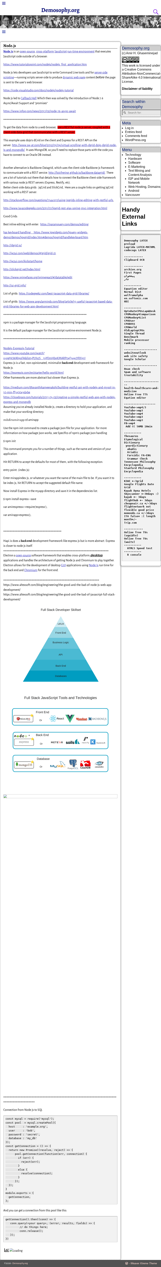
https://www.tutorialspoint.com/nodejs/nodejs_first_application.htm (45, 64)
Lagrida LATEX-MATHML (140, 247)
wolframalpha (133, 295)
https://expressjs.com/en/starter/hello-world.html (33, 372)
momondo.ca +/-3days (139, 513)
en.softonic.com (136, 298)
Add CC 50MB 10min (138, 426)
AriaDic (132, 452)
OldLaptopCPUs (134, 330)
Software (134, 162)
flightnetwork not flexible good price (139, 508)
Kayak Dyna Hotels (138, 490)
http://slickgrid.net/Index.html (21, 269)
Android (133, 190)
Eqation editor (135, 397)
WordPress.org (135, 140)
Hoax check (132, 368)
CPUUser (129, 320)
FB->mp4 (129, 423)
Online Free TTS (136, 394)
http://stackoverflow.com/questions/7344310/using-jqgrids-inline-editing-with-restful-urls (58, 200)
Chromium (30, 570)
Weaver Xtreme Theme (144, 1263)
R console (132, 554)
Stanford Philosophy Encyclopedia (140, 470)
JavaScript (61, 51)
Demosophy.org (60, 10)
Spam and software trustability (138, 374)
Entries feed (133, 132)
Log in (129, 128)
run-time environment (80, 51)
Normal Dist (132, 291)
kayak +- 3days (135, 496)
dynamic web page (74, 77)
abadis (132, 449)
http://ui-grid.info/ (14, 285)
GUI (63, 565)
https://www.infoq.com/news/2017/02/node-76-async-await (39, 111)
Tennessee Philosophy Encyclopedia (140, 463)
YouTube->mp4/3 (135, 407)
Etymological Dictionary (134, 441)
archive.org (132, 269)
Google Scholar (135, 359)
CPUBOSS (129, 323)
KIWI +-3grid (133, 481)
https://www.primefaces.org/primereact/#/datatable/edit (37, 277)
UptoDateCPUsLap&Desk (140, 311)
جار (126, 279)
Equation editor (136, 288)
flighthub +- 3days (139, 500)
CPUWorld (130, 327)
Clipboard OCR (134, 259)
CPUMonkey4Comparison (140, 314)
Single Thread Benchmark (135, 335)
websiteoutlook (135, 352)
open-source (27, 51)
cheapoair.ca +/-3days (140, 503)
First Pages (132, 272)
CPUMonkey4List (135, 317)
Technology (133, 154)
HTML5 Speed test (138, 548)
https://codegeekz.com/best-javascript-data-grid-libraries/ (54, 293)
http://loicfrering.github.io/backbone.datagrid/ (76, 172)
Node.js (93, 565)
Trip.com (130, 522)
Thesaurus (131, 436)
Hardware (135, 158)
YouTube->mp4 (133, 413)
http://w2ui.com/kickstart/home (22, 261)
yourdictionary (137, 445)
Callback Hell (29, 98)
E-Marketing (136, 166)
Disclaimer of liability (137, 88)
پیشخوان (129, 275)
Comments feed (136, 136)
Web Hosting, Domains (144, 186)
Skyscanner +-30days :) (141, 493)
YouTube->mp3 (133, 410)
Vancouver (132, 194)
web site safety (136, 356)
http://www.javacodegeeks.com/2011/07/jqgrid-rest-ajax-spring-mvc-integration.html (55, 208)
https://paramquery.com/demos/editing (64, 224)
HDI (126, 301)
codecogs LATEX (135, 250)
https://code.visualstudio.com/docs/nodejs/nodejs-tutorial (38, 90)
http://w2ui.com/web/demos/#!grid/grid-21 (29, 253)
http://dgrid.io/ (12, 245)
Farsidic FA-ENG (139, 455)
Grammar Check (137, 458)
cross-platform (45, 51)
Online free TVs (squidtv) (136, 534)
